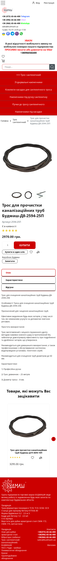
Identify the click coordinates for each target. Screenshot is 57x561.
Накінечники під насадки (28, 111)
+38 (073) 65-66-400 (16, 16)
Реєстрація (49, 3)
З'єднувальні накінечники (28, 82)
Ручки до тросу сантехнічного (28, 104)
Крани (4, 553)
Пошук (52, 67)
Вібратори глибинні (10, 537)
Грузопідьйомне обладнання (9, 557)
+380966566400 (28, 52)
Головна (4, 120)
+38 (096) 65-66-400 (14, 19)
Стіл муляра (7, 518)
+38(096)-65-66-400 (47, 534)
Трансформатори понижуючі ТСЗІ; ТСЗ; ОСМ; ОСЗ (25, 508)
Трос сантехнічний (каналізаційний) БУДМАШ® (10, 542)
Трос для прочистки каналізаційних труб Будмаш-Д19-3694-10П (28, 451)
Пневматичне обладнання (14, 550)
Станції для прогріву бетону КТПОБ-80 (19, 510)
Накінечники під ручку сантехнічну (28, 97)
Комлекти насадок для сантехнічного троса (28, 89)
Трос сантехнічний (19, 121)
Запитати (10, 261)
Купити (24, 245)
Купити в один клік (15, 252)
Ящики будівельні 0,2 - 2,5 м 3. (15, 513)
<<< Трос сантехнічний (28, 74)
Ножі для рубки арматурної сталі (9, 533)
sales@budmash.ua (10, 26)
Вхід (38, 3)
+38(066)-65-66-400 (47, 537)
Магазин (51, 545)
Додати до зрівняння (38, 252)
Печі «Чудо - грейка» (11, 547)
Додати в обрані (31, 252)
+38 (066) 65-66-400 (16, 23)
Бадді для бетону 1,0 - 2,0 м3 (14, 516)
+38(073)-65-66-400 (47, 532)
